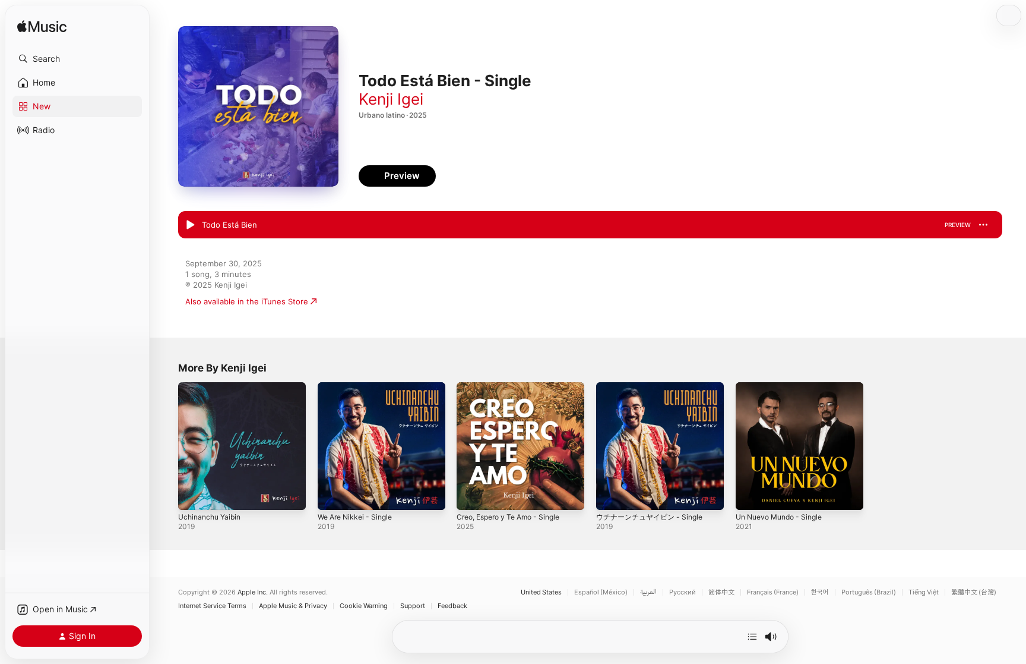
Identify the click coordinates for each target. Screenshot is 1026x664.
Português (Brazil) (868, 592)
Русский (682, 592)
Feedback (452, 606)
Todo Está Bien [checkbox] (229, 224)
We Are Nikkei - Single (359, 387)
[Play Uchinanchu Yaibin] (193, 495)
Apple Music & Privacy (293, 606)
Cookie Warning (364, 606)
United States (541, 592)
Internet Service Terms (212, 606)
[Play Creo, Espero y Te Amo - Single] (471, 495)
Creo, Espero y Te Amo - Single (515, 387)
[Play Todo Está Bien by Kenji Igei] (190, 225)
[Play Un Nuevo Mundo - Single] (750, 495)
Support (412, 606)
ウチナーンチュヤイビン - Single (654, 387)
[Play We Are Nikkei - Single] (332, 495)
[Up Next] (752, 636)
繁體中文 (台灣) (973, 592)
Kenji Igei (391, 99)
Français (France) (773, 592)
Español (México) (601, 592)
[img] (41, 27)
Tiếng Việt (923, 592)
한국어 (820, 592)
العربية (648, 592)
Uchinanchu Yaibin (212, 387)
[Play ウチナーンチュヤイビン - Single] (611, 495)
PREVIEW (958, 224)
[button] (77, 59)
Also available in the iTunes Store (246, 301)
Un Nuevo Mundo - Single (784, 387)
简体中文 (721, 592)
